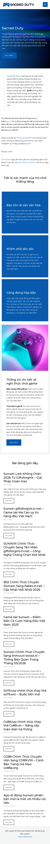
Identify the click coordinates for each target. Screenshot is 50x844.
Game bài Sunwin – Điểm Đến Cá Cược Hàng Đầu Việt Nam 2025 (24, 620)
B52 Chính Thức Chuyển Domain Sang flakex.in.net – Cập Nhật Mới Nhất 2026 (24, 585)
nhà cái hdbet (24, 138)
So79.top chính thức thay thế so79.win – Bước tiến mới (24, 692)
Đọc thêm (8, 501)
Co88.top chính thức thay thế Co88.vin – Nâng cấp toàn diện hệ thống (22, 725)
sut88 (9, 152)
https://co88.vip (10, 121)
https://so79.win (14, 76)
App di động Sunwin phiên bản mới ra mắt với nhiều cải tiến (24, 799)
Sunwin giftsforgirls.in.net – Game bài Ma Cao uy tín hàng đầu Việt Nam (23, 512)
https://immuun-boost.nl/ (25, 162)
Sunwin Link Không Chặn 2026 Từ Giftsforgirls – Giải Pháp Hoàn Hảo (22, 477)
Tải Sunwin (5, 159)
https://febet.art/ (25, 837)
